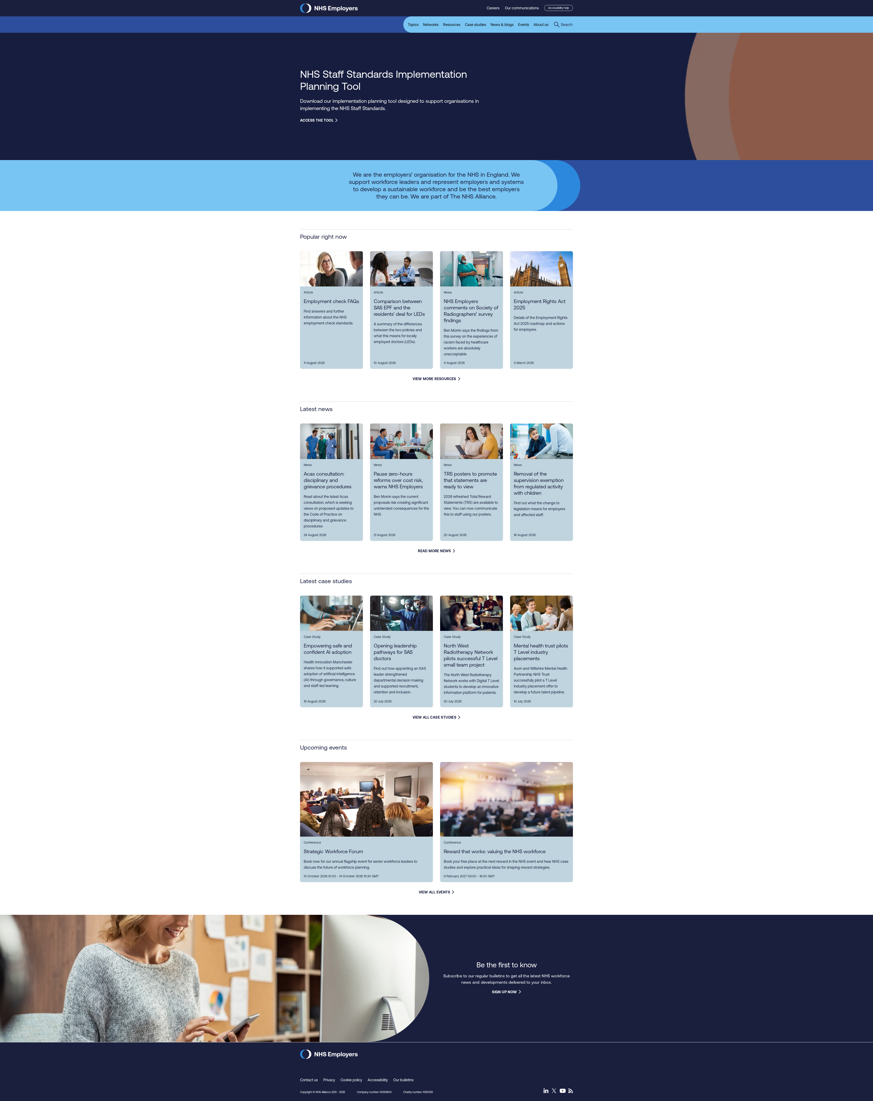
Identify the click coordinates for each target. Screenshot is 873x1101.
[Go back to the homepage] (329, 11)
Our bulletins (403, 1080)
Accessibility (378, 1080)
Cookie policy (351, 1080)
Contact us (309, 1080)
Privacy (329, 1080)
